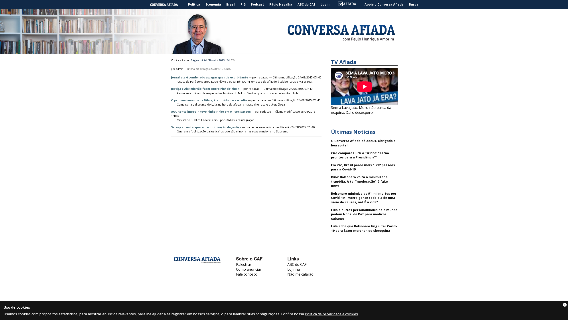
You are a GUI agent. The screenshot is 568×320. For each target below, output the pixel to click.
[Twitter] (201, 278)
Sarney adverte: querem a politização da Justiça (206, 127)
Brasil (230, 4)
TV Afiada (349, 4)
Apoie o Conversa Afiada (384, 4)
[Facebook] (177, 278)
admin (179, 68)
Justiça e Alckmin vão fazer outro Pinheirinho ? (205, 89)
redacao (263, 77)
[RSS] (213, 278)
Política (194, 4)
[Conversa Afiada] (284, 51)
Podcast (257, 4)
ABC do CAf (306, 4)
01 (228, 60)
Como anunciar (248, 269)
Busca (413, 4)
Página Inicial (167, 4)
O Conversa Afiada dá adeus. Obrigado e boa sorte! (363, 143)
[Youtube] (189, 278)
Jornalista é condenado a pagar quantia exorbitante (209, 77)
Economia (213, 4)
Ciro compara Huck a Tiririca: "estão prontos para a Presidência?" (360, 155)
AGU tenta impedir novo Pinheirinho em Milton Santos (211, 112)
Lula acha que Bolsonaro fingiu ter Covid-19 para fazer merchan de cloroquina (364, 228)
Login (325, 4)
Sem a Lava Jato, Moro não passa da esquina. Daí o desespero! (361, 110)
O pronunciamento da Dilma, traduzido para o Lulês (209, 100)
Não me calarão (300, 274)
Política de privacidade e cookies (331, 314)
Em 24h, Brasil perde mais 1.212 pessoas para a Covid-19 (363, 167)
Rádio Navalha (280, 4)
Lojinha (293, 269)
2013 (222, 60)
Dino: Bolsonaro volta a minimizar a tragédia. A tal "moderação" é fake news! (359, 181)
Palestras (244, 264)
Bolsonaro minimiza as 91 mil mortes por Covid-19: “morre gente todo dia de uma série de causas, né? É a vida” (363, 197)
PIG (243, 4)
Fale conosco (246, 274)
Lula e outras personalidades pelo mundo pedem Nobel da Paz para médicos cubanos (364, 214)
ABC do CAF (296, 264)
